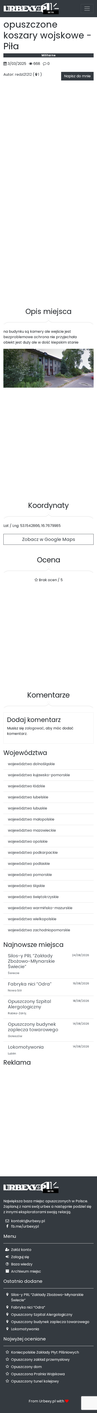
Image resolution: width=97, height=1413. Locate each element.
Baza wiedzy (21, 1264)
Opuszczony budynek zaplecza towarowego (50, 1321)
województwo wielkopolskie (32, 919)
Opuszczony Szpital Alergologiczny (41, 1314)
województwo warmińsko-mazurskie (40, 908)
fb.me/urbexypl (25, 1226)
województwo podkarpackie (33, 852)
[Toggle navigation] (87, 8)
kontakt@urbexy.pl (28, 1221)
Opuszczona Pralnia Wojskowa (38, 1374)
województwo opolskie (28, 841)
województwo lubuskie (27, 808)
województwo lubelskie (28, 797)
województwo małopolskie (31, 819)
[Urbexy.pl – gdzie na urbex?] (31, 8)
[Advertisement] (48, 247)
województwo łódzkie (26, 786)
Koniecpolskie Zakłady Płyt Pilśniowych (45, 1352)
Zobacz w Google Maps (48, 539)
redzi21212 (23, 74)
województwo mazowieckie (32, 830)
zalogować (34, 728)
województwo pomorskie (30, 874)
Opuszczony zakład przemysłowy (40, 1359)
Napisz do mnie (77, 76)
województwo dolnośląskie (31, 764)
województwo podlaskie (29, 863)
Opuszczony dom (26, 1366)
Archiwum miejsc (26, 1271)
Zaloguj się (20, 1257)
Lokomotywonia (25, 1329)
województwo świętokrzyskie (33, 896)
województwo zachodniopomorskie (39, 930)
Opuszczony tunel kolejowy (35, 1381)
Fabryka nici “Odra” (28, 1307)
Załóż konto (21, 1249)
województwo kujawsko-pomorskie (39, 775)
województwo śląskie (26, 885)
